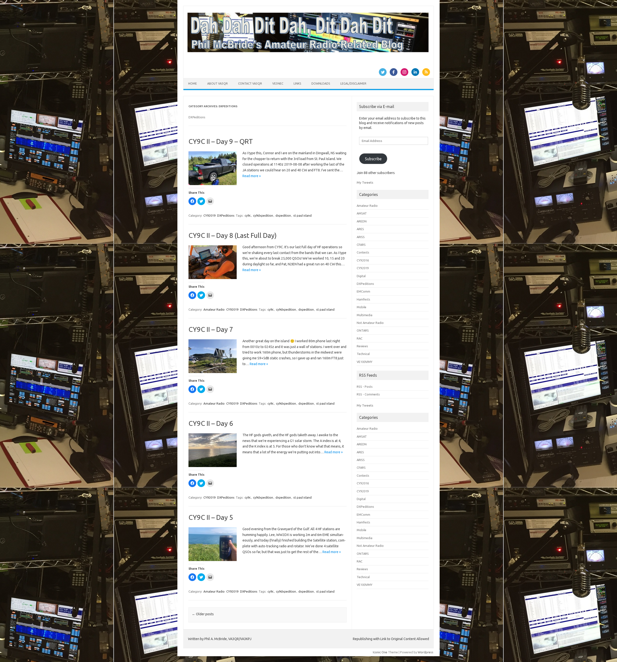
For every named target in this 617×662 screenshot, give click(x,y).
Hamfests (363, 299)
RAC (359, 338)
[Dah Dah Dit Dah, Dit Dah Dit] (308, 51)
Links (297, 83)
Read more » (251, 176)
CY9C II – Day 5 (210, 517)
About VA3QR (217, 83)
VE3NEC (277, 83)
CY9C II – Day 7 (210, 329)
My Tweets (365, 182)
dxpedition (283, 215)
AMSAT (362, 213)
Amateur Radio (214, 309)
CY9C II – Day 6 (210, 423)
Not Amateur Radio (370, 322)
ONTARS (363, 330)
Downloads (320, 83)
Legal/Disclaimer (353, 83)
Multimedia (364, 315)
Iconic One (380, 652)
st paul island (302, 215)
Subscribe (373, 159)
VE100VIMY (364, 361)
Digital (361, 276)
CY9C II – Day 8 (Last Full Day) (232, 235)
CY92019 (209, 215)
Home (192, 83)
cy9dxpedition (263, 215)
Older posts (203, 614)
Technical (363, 353)
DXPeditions (226, 215)
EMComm (363, 291)
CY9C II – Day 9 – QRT (220, 141)
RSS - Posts (365, 386)
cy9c (248, 215)
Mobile (361, 307)
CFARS (361, 244)
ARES (360, 229)
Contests (363, 252)
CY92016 (363, 260)
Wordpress (425, 652)
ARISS (361, 237)
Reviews (362, 346)
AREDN (362, 221)
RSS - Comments (368, 394)
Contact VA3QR (250, 83)
